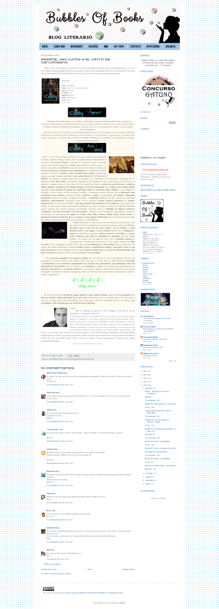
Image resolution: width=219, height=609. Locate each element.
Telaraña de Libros (150, 345)
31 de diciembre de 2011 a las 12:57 (60, 519)
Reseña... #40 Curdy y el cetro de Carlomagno (157, 392)
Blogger (122, 603)
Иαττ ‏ (49, 510)
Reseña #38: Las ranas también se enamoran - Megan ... (157, 421)
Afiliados (171, 46)
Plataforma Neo (148, 263)
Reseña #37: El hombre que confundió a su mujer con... (160, 430)
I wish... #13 (149, 425)
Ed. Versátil (147, 282)
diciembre (149, 388)
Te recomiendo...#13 (152, 455)
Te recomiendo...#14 (152, 400)
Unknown (50, 449)
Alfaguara (146, 278)
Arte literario (148, 316)
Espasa (145, 271)
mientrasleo (51, 527)
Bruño (145, 265)
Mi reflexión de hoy (150, 355)
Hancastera (51, 471)
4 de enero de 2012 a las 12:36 (58, 559)
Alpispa (49, 409)
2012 (145, 381)
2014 (145, 374)
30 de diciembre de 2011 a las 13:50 (60, 485)
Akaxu (49, 493)
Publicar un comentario (52, 564)
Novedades (77, 46)
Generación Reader (150, 337)
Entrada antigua (128, 569)
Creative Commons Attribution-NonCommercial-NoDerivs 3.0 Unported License (94, 592)
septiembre (149, 480)
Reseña (83, 359)
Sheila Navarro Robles (55, 372)
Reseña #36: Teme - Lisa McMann (157, 441)
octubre (148, 477)
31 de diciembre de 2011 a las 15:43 (60, 542)
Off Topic (119, 46)
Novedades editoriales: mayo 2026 (155, 339)
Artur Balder (53, 359)
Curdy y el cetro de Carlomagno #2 (69, 359)
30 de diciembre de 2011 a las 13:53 (60, 502)
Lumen (145, 269)
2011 (145, 385)
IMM (106, 46)
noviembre (149, 473)
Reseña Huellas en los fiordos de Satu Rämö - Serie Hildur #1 (158, 330)
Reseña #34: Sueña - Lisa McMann (157, 458)
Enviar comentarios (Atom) (61, 573)
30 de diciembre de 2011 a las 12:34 (60, 421)
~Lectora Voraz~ (53, 429)
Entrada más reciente (49, 569)
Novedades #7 (150, 434)
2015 (145, 371)
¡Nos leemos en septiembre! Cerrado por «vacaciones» (157, 319)
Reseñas (93, 46)
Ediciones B (147, 284)
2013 (145, 378)
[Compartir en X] (73, 355)
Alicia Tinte (51, 392)
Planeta (145, 280)
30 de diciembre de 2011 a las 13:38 (60, 463)
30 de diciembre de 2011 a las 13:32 (60, 441)
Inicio (45, 46)
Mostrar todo (172, 361)
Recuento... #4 (150, 469)
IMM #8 (148, 397)
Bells (48, 549)
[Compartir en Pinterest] (78, 355)
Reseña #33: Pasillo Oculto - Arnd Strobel (160, 465)
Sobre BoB (59, 46)
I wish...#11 (149, 462)
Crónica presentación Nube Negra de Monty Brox (158, 411)
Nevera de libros (149, 326)
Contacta (135, 46)
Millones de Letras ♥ (151, 353)
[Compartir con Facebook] (76, 355)
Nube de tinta (147, 274)
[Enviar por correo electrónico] (68, 355)
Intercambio (153, 46)
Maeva (145, 276)
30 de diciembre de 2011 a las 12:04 (60, 402)
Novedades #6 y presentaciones (156, 451)
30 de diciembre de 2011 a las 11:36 (60, 384)
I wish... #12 (149, 444)
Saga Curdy (90, 359)
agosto (148, 483)
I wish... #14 (149, 407)
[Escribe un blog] (71, 355)
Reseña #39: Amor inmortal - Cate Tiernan (160, 404)
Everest (145, 267)
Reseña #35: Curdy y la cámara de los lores (160, 448)
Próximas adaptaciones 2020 (153, 347)
